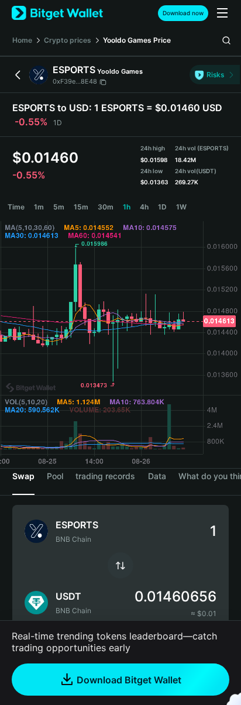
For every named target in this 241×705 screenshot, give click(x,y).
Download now (183, 12)
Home (22, 40)
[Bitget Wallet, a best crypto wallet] (57, 13)
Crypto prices (67, 40)
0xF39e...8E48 (75, 81)
